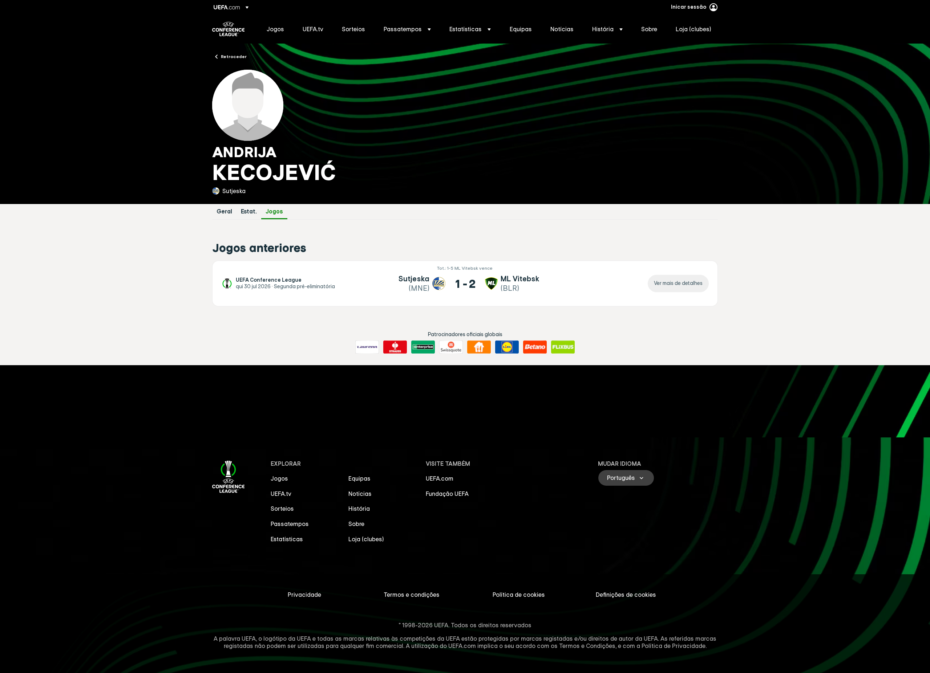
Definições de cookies (626, 594)
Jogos (274, 211)
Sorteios (282, 508)
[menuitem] (275, 29)
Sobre (356, 524)
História (359, 508)
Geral (224, 211)
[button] (407, 29)
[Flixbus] (563, 347)
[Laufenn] (367, 347)
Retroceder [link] (234, 56)
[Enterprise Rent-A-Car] (423, 347)
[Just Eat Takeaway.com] (479, 347)
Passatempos (290, 524)
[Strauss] (395, 347)
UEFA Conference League (228, 29)
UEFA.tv (281, 493)
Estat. (249, 211)
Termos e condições (412, 594)
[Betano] (535, 347)
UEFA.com (439, 478)
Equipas (359, 478)
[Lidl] (507, 347)
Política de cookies (519, 594)
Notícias (360, 493)
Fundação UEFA (447, 493)
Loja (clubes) (366, 539)
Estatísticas (287, 539)
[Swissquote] (451, 347)
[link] (275, 29)
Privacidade (304, 594)
